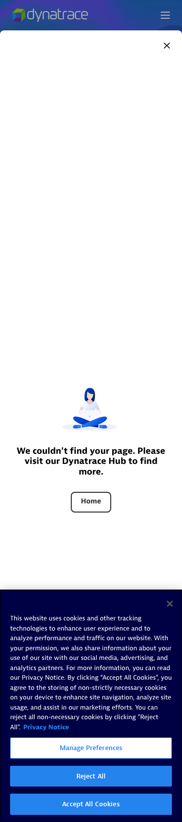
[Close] (167, 46)
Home (91, 501)
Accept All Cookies (90, 804)
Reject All (91, 776)
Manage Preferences (91, 747)
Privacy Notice (46, 727)
